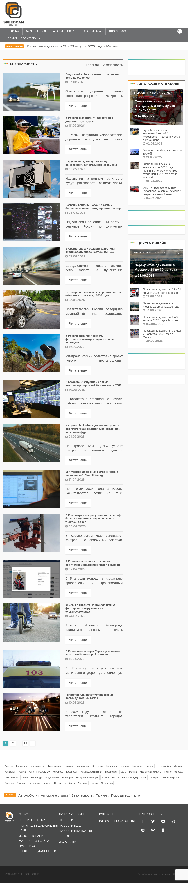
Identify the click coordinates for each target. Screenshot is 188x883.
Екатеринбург (164, 766)
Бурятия (68, 766)
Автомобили (140, 93)
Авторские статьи (161, 93)
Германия (137, 766)
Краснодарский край (91, 772)
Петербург (36, 777)
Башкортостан (37, 766)
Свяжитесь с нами (34, 820)
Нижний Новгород (173, 772)
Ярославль (107, 783)
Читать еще (78, 106)
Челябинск (69, 783)
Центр (57, 783)
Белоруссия (54, 766)
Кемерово (58, 772)
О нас (23, 814)
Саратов (9, 783)
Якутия (94, 783)
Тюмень (47, 783)
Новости (159, 252)
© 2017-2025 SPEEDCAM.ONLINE (22, 874)
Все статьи (67, 841)
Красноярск (111, 772)
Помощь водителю (21, 38)
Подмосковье (52, 777)
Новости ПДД (70, 825)
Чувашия (83, 783)
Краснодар (72, 772)
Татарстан (34, 783)
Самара (154, 777)
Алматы (9, 766)
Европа (149, 766)
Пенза (24, 777)
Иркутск (178, 766)
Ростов (115, 777)
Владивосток (82, 766)
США (144, 777)
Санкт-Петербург (170, 777)
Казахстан (10, 772)
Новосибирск (11, 777)
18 (25, 743)
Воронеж (124, 766)
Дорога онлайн (14, 46)
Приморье (67, 777)
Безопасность (82, 795)
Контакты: (107, 814)
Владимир (97, 766)
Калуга (22, 772)
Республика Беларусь (87, 777)
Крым (123, 772)
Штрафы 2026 (117, 31)
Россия (105, 777)
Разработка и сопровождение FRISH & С (161, 874)
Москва (133, 772)
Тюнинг (101, 795)
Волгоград (111, 766)
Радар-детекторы (64, 31)
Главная (14, 31)
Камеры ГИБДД (35, 31)
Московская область (150, 772)
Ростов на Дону (130, 777)
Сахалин (21, 783)
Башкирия (21, 766)
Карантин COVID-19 (39, 772)
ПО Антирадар (92, 31)
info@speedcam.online (117, 821)
